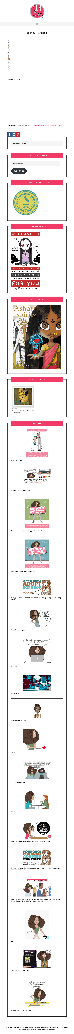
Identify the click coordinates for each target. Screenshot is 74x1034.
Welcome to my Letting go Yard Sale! (26, 531)
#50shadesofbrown (19, 720)
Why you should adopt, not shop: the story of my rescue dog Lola (36, 598)
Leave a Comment (46, 36)
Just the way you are (19, 630)
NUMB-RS (15, 694)
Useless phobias (18, 782)
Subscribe (19, 171)
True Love (15, 752)
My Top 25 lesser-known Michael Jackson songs (30, 841)
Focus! (14, 666)
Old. (13, 941)
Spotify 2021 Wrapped (20, 970)
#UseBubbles (17, 460)
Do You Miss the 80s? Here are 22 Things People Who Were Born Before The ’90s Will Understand (35, 900)
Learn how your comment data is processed (47, 125)
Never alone (16, 812)
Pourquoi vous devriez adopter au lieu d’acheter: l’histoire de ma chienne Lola (36, 869)
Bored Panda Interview (20, 490)
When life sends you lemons (22, 1011)
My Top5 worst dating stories (23, 571)
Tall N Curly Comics (37, 11)
